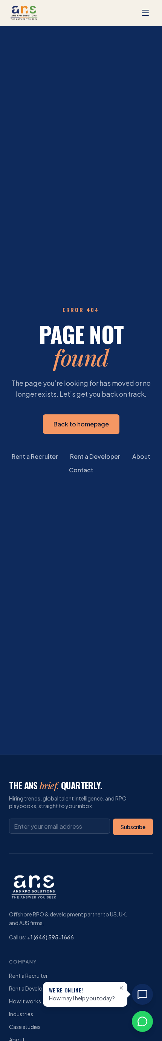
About (141, 456)
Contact (81, 470)
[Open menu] (145, 12)
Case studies (25, 1026)
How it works (25, 1001)
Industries (21, 1014)
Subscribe (133, 826)
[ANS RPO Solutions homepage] (24, 13)
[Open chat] (142, 994)
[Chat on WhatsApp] (142, 1021)
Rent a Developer (95, 456)
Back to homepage (81, 424)
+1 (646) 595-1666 (50, 937)
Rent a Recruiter (35, 456)
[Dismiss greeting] (121, 988)
